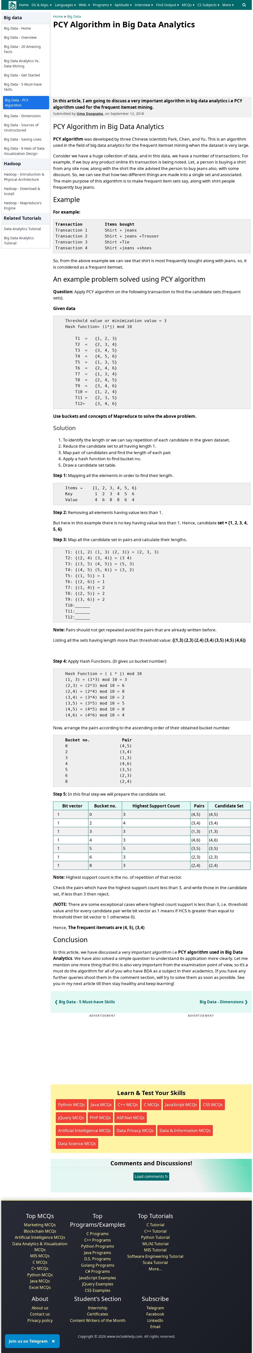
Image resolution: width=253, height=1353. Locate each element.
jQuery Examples (97, 1284)
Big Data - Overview (20, 37)
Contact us (40, 1314)
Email (155, 1326)
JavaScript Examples (97, 1277)
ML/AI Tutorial (155, 1243)
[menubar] (127, 5)
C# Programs (97, 1271)
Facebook (155, 1314)
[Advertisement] (90, 61)
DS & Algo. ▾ (42, 4)
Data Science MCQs (77, 1143)
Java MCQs (101, 1104)
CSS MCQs (213, 1104)
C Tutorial (155, 1224)
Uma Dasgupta (90, 113)
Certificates (97, 1314)
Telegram (155, 1308)
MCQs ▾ (188, 4)
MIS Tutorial (155, 1250)
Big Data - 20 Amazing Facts (22, 49)
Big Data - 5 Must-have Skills (23, 87)
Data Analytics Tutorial (22, 228)
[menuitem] (25, 5)
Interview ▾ (144, 4)
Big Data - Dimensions (22, 115)
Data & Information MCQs (185, 1130)
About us (40, 1308)
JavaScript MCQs (181, 1104)
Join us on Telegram (28, 1341)
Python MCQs (71, 1104)
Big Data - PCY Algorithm (16, 103)
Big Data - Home (17, 28)
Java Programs (97, 1252)
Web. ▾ (84, 4)
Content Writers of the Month (98, 1320)
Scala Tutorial (155, 1262)
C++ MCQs (128, 1104)
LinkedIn (155, 1320)
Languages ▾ (65, 4)
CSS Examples (97, 1290)
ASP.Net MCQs (131, 1117)
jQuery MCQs (71, 1117)
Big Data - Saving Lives (23, 139)
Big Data (74, 16)
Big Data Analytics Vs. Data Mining (22, 63)
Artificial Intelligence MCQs (84, 1130)
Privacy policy (40, 1320)
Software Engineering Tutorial (155, 1256)
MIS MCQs (40, 1256)
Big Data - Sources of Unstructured (21, 127)
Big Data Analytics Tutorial (19, 240)
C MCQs (151, 1104)
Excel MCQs (40, 1287)
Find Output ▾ (167, 4)
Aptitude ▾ (123, 4)
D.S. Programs (97, 1259)
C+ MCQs (39, 1268)
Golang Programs (97, 1265)
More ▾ (228, 4)
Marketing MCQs (40, 1224)
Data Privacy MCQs (135, 1130)
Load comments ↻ (151, 1176)
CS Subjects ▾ (208, 4)
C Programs (97, 1233)
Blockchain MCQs (40, 1231)
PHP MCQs (100, 1117)
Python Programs (97, 1246)
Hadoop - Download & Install (22, 191)
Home (24, 4)
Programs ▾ (102, 4)
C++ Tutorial (155, 1231)
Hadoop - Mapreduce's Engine (23, 205)
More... (155, 1269)
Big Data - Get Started (22, 75)
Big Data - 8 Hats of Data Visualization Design (24, 151)
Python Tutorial (155, 1237)
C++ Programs (97, 1240)
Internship (97, 1308)
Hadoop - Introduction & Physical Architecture (24, 177)
